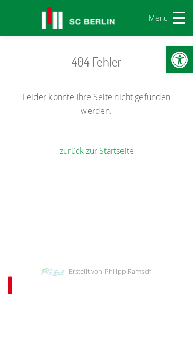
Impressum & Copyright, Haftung (59, 230)
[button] (179, 59)
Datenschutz (136, 230)
